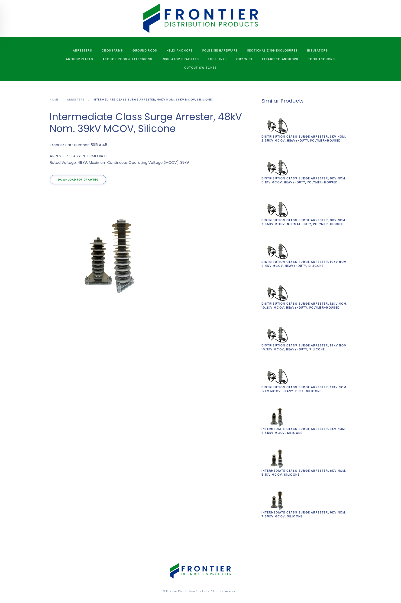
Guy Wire (244, 59)
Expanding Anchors (280, 59)
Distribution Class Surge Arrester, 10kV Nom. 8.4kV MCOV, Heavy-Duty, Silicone (305, 264)
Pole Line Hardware (220, 50)
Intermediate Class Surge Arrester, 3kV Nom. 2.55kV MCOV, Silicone (304, 431)
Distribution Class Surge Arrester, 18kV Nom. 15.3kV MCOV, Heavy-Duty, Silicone (305, 347)
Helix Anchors (180, 50)
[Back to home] (201, 18)
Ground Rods (145, 50)
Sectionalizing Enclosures (272, 50)
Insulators (317, 50)
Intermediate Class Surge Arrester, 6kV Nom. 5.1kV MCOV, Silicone (304, 473)
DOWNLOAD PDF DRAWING (78, 179)
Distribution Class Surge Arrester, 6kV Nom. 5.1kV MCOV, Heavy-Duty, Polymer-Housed (304, 180)
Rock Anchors (321, 59)
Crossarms (112, 50)
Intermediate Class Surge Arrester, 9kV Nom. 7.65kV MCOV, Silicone (304, 514)
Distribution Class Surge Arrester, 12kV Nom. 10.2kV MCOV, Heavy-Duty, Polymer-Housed (304, 306)
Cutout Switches (200, 68)
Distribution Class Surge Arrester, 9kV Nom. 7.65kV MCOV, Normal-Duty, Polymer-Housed (304, 222)
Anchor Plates (79, 59)
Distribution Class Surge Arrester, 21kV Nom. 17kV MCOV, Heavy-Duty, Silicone (304, 389)
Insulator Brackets (180, 59)
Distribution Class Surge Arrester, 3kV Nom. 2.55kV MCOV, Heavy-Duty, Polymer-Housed (304, 138)
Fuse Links (217, 59)
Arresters (82, 50)
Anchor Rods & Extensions (127, 59)
